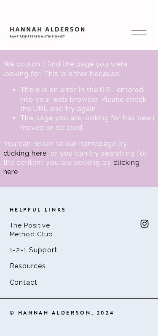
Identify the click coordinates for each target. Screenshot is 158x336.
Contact (24, 282)
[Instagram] (144, 224)
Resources (28, 266)
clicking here (25, 153)
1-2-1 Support (33, 250)
